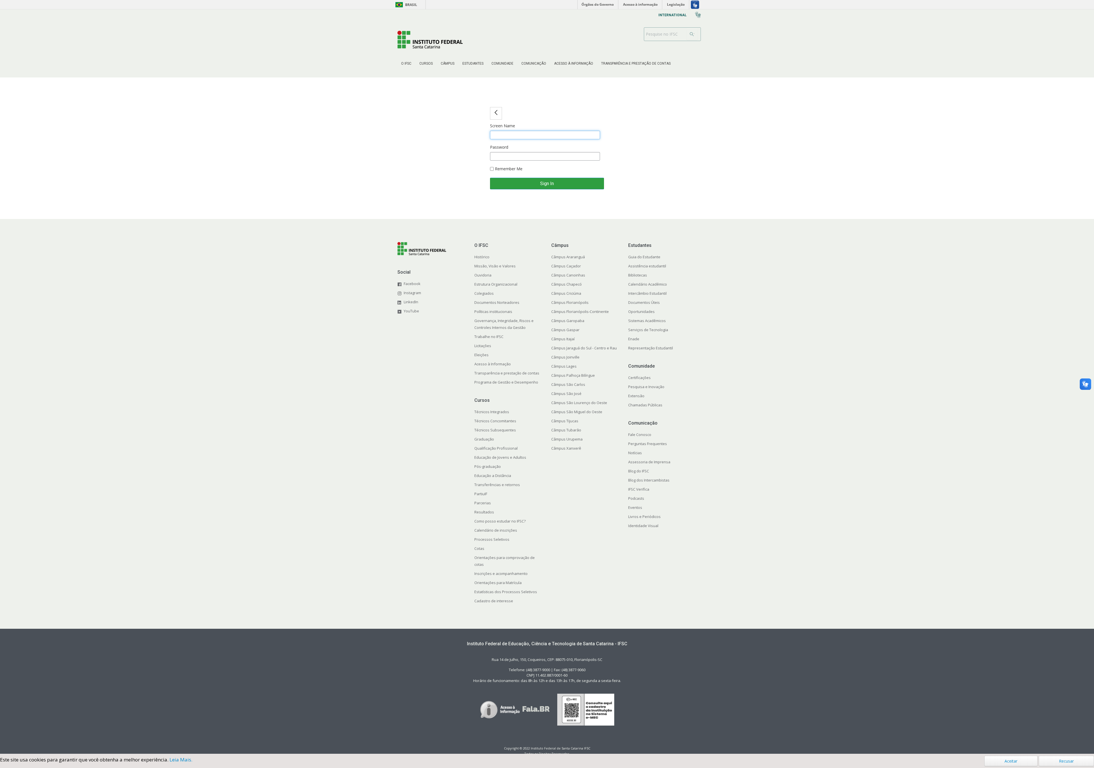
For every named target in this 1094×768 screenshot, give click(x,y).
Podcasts (636, 498)
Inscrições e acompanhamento (501, 573)
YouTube (411, 311)
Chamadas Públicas (645, 404)
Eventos (635, 507)
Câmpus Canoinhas (568, 275)
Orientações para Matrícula (498, 582)
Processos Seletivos (491, 539)
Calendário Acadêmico (647, 284)
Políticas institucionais (493, 311)
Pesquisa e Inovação (646, 386)
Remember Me (508, 168)
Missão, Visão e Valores (495, 266)
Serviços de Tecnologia (648, 329)
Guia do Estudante (644, 256)
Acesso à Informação (492, 363)
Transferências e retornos (497, 484)
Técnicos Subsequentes (495, 430)
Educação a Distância (492, 475)
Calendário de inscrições (495, 530)
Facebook (412, 283)
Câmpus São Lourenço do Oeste (579, 402)
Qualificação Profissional (496, 448)
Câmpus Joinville (565, 357)
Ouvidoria (482, 275)
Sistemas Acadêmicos (647, 320)
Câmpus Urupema (567, 439)
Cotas (479, 548)
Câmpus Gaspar (565, 329)
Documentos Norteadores (496, 302)
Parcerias (482, 502)
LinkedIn (411, 301)
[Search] (692, 34)
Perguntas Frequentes (647, 443)
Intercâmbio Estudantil (647, 293)
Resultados (484, 512)
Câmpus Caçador (566, 266)
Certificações (639, 377)
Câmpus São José (566, 393)
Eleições (481, 354)
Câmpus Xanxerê (566, 448)
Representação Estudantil (650, 348)
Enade (633, 338)
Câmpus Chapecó (566, 284)
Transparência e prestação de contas (506, 373)
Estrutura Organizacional (495, 284)
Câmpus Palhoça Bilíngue (573, 375)
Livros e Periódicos (644, 516)
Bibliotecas (637, 275)
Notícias (635, 452)
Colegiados (484, 293)
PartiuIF (480, 493)
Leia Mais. (181, 759)
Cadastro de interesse (493, 600)
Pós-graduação (487, 466)
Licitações (482, 345)
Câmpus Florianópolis (570, 302)
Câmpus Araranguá (568, 256)
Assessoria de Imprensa (649, 461)
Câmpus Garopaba (567, 320)
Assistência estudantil (647, 266)
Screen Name (502, 125)
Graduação (484, 439)
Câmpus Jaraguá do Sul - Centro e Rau (584, 348)
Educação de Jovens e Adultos (500, 457)
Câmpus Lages (564, 366)
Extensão (636, 395)
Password (499, 147)
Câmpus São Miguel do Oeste (576, 411)
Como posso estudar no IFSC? (500, 521)
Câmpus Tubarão (566, 430)
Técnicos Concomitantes (495, 420)
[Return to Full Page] (496, 113)
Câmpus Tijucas (564, 420)
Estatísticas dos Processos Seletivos (505, 591)
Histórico (481, 256)
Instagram (412, 292)
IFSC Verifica (638, 489)
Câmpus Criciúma (566, 293)
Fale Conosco (639, 434)
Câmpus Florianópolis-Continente (580, 311)
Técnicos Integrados (491, 411)
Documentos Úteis (644, 302)
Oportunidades (641, 311)
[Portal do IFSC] (430, 39)
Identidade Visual (643, 525)
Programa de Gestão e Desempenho (506, 382)
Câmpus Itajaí (563, 338)
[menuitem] (406, 63)
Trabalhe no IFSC (488, 336)
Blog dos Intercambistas (649, 480)
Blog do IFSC (638, 471)
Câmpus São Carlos (568, 384)
